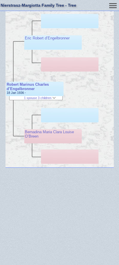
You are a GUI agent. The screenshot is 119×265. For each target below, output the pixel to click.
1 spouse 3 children (38, 98)
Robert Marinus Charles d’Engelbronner (28, 86)
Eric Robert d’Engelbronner (47, 38)
